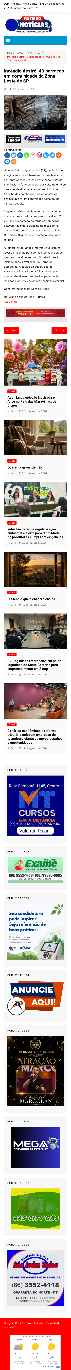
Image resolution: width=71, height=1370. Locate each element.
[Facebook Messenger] (7, 161)
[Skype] (46, 155)
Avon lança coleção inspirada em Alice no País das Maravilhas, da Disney (32, 401)
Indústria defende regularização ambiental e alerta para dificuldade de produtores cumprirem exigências (35, 533)
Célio (13, 411)
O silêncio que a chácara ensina (31, 599)
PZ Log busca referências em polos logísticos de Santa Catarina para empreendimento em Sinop (34, 665)
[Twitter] (14, 155)
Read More (11, 301)
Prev (13, 330)
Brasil (12, 391)
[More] (14, 161)
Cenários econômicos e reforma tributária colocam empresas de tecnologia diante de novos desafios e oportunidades (35, 737)
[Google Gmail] (33, 155)
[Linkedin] (20, 155)
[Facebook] (7, 155)
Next (57, 330)
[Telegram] (52, 155)
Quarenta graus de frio (24, 467)
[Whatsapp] (26, 155)
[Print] (59, 155)
